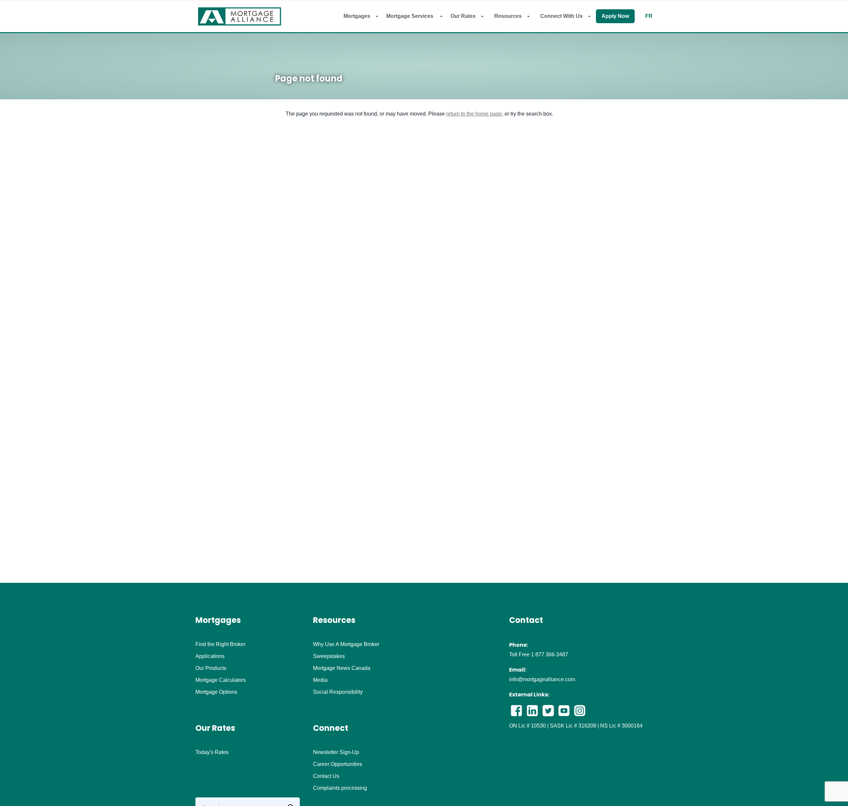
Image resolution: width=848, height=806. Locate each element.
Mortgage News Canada (341, 668)
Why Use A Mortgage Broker (346, 644)
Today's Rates (212, 752)
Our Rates (463, 16)
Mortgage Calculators (220, 680)
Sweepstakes (329, 656)
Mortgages (357, 16)
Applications (210, 656)
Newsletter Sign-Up (336, 752)
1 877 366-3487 (549, 654)
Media (320, 680)
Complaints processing (340, 788)
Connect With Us (561, 16)
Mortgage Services (410, 16)
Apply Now (615, 16)
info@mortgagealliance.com (542, 679)
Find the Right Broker (220, 644)
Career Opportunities (337, 764)
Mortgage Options (216, 692)
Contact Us (326, 776)
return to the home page (474, 114)
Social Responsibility (338, 692)
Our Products (210, 668)
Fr (649, 16)
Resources (508, 16)
